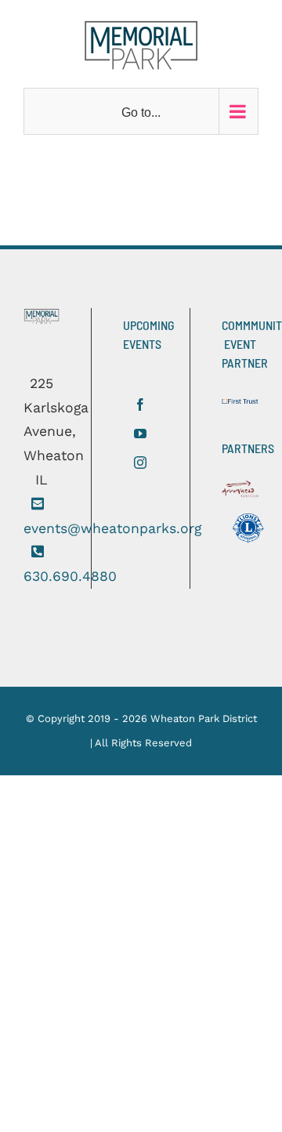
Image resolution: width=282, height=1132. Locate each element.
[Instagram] (140, 462)
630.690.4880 (70, 576)
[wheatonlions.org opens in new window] (248, 532)
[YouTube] (140, 433)
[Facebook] (140, 404)
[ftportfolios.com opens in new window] (244, 406)
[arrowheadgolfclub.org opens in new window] (244, 494)
